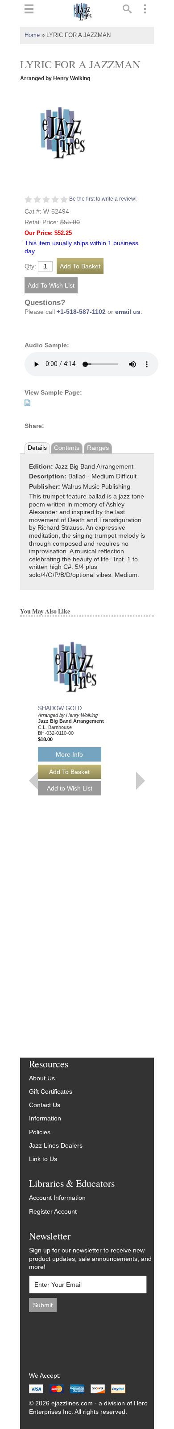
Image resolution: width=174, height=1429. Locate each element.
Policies (39, 1132)
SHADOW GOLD (60, 708)
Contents (66, 448)
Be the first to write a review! (103, 199)
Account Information (57, 1197)
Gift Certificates (50, 1091)
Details (37, 448)
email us (128, 312)
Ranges (98, 448)
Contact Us (44, 1105)
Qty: (30, 267)
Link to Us (43, 1159)
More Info (69, 754)
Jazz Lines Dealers (56, 1145)
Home (32, 35)
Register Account (53, 1211)
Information (45, 1118)
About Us (42, 1078)
